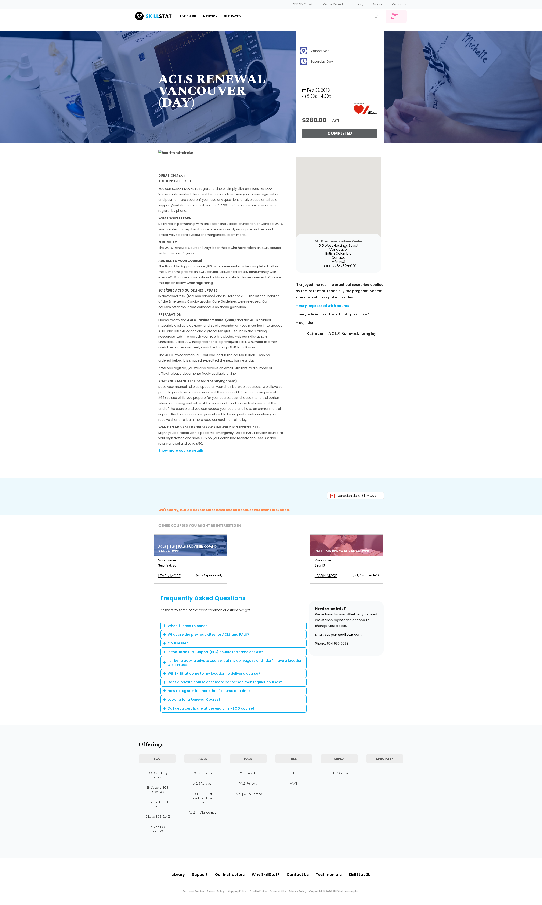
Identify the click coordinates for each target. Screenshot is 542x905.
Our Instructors (230, 874)
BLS (293, 773)
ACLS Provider (202, 773)
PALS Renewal (169, 443)
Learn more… (237, 234)
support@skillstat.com (343, 634)
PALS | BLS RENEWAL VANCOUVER (342, 551)
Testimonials (329, 874)
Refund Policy (215, 891)
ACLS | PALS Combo (203, 812)
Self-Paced (232, 16)
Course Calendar (334, 4)
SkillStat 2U (360, 874)
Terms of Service (193, 891)
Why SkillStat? (265, 874)
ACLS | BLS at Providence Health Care (202, 798)
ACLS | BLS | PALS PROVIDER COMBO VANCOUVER (187, 548)
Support (378, 4)
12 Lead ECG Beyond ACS (157, 829)
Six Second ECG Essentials (157, 789)
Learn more (169, 575)
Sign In (394, 16)
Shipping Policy (237, 891)
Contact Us (399, 4)
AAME (294, 783)
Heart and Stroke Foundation (216, 325)
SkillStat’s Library (242, 347)
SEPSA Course (339, 773)
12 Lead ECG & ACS (157, 816)
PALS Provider (256, 432)
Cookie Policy (258, 891)
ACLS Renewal (202, 783)
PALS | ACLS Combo (248, 794)
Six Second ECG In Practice (157, 804)
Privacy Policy (297, 891)
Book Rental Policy (232, 419)
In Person (209, 16)
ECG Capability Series (157, 775)
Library (359, 4)
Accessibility (278, 891)
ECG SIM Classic (303, 4)
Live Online (188, 16)
